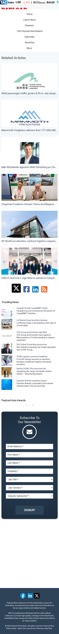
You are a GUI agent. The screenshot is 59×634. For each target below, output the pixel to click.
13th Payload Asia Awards (29, 31)
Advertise (29, 42)
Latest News (29, 20)
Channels (29, 25)
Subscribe (29, 37)
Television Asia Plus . (44, 628)
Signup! (29, 510)
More (30, 48)
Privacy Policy (48, 626)
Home (29, 14)
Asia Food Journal (25, 628)
